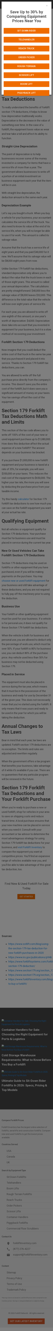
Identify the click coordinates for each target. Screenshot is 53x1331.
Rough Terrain (26, 66)
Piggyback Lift (26, 93)
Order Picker (26, 57)
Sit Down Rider (26, 30)
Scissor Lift (26, 75)
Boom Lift (26, 84)
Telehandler (27, 39)
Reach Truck (26, 48)
